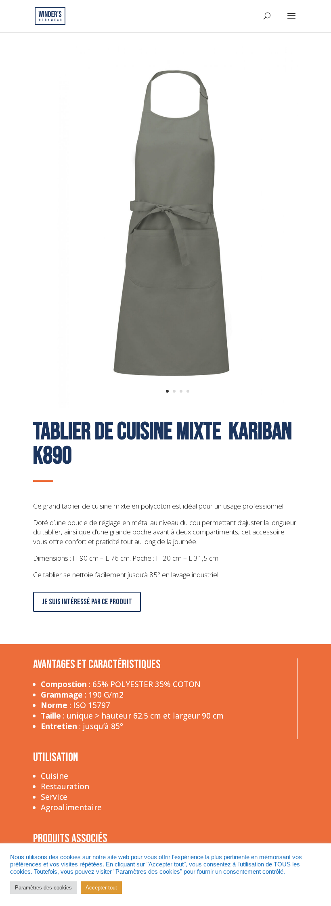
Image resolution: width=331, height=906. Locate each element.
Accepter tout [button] (101, 888)
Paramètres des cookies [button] (43, 888)
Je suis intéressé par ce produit (87, 602)
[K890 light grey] (177, 405)
